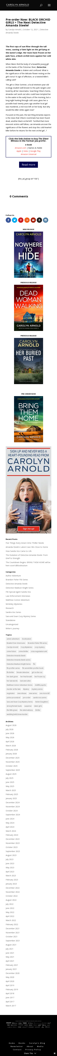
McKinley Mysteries (14, 604)
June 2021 (10, 953)
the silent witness (26, 710)
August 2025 (11, 774)
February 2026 (12, 749)
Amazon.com (20, 148)
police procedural (13, 697)
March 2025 (11, 790)
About (30, 1046)
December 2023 (12, 839)
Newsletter (17, 1046)
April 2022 (10, 916)
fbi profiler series (13, 668)
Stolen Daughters (41, 702)
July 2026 (9, 729)
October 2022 (11, 896)
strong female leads (14, 706)
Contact (17, 1049)
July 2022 (9, 904)
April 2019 (10, 985)
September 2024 (13, 814)
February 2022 (12, 924)
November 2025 (13, 762)
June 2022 (10, 908)
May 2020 (10, 977)
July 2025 (9, 778)
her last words (12, 681)
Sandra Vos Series (13, 612)
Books (22, 1043)
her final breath (26, 676)
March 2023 (11, 875)
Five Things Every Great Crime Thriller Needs (25, 543)
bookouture (26, 639)
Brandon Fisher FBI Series (17, 579)
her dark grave (12, 676)
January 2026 (11, 753)
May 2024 (10, 823)
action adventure (13, 639)
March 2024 (11, 831)
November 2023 (13, 843)
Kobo (25, 151)
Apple (19, 151)
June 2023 (10, 863)
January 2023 (11, 883)
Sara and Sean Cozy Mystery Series (21, 616)
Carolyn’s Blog (37, 1043)
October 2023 (11, 847)
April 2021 (10, 961)
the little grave (12, 710)
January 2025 (11, 798)
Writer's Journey (12, 628)
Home (12, 1043)
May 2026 (10, 737)
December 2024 (12, 802)
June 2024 (10, 818)
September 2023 (13, 851)
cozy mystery (40, 647)
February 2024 (12, 835)
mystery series (37, 689)
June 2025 (10, 782)
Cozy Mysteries (26, 647)
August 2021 (11, 944)
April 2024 (10, 827)
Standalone (10, 620)
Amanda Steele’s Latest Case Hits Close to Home (27, 547)
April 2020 (10, 981)
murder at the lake (14, 689)
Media (40, 1046)
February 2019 (12, 989)
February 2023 (12, 879)
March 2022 (11, 920)
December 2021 (12, 928)
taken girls (38, 706)
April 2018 (10, 993)
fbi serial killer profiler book (32, 668)
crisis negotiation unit (39, 651)
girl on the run (37, 672)
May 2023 (10, 867)
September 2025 (13, 770)
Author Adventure (13, 575)
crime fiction (11, 651)
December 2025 (12, 757)
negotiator (11, 693)
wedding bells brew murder (17, 714)
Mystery (26, 689)
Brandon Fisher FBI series (37, 643)
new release (21, 693)
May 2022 (10, 912)
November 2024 (13, 806)
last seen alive (25, 681)
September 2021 (13, 940)
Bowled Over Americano (16, 643)
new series (33, 693)
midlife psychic (40, 685)
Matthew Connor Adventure (18, 600)
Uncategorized (12, 624)
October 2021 (11, 936)
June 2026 (10, 733)
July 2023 (9, 859)
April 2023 (10, 871)
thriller (37, 710)
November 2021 (13, 932)
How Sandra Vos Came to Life (19, 551)
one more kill (44, 693)
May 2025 (10, 786)
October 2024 (11, 810)
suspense (28, 706)
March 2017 (11, 1005)
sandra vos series (39, 697)
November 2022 (13, 892)
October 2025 (11, 766)
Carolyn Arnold (14, 29)
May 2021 (10, 957)
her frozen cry (40, 676)
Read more (28, 164)
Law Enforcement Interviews (18, 596)
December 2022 (12, 888)
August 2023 (11, 855)
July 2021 (9, 949)
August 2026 (11, 725)
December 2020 (12, 973)
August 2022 (11, 900)
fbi (34, 664)
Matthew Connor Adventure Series (19, 685)
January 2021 (11, 969)
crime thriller (23, 651)
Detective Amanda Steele (16, 583)
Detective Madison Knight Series (20, 588)
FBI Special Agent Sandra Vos (18, 592)
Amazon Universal (28, 154)
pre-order (26, 697)
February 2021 (12, 965)
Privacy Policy (33, 1049)
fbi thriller (10, 672)
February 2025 (12, 794)
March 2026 (11, 745)
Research (10, 608)
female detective (23, 672)
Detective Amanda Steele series (18, 660)
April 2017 (10, 1001)
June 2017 (10, 997)
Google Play (35, 151)
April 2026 (10, 741)
